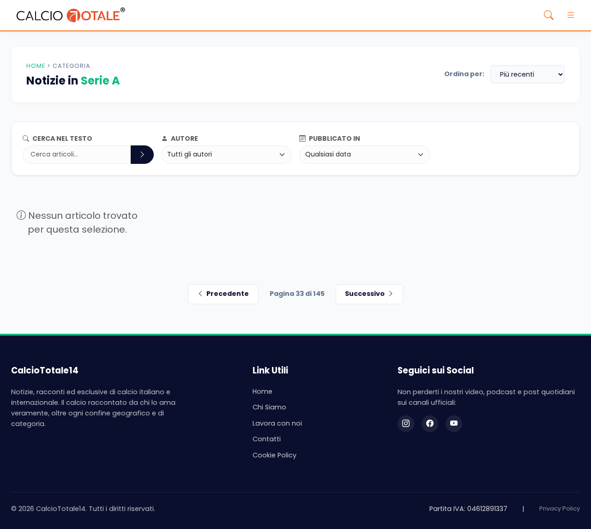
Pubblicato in (334, 138)
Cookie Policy (274, 455)
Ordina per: (464, 73)
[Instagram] (406, 423)
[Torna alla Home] (70, 15)
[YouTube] (454, 423)
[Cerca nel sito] (548, 15)
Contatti (267, 439)
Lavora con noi (277, 423)
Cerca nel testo (61, 138)
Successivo (365, 293)
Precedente (227, 293)
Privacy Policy (559, 508)
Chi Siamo (269, 407)
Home (35, 66)
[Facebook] (430, 423)
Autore (183, 138)
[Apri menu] (570, 15)
